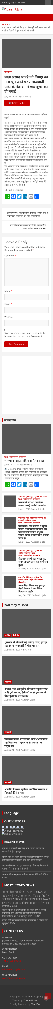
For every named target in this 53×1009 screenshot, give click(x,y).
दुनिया (36, 496)
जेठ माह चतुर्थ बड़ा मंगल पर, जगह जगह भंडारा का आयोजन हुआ (33, 561)
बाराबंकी (21, 520)
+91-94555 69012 (11, 960)
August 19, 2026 (12, 649)
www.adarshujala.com (13, 977)
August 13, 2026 (12, 796)
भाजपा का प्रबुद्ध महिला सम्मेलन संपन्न (24, 460)
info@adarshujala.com (13, 969)
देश (41, 496)
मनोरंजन (28, 520)
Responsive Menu (48, 2)
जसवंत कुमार (27, 649)
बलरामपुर (8, 71)
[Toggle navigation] (6, 17)
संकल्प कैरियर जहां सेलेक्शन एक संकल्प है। (20, 891)
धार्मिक (20, 553)
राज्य (45, 496)
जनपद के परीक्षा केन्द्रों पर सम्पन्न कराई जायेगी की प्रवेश (32, 504)
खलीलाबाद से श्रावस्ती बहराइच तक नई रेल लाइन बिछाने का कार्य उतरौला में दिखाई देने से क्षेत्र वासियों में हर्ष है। (26, 897)
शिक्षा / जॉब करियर (11, 457)
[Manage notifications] (46, 998)
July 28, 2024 (10, 96)
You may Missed (16, 605)
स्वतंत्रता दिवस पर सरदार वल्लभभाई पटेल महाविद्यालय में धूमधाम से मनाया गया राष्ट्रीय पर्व (25, 742)
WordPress (36, 1004)
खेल (27, 518)
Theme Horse (30, 1000)
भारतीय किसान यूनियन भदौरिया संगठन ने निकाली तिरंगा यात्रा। (25, 790)
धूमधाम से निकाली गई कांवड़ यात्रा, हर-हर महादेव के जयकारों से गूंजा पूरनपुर (25, 643)
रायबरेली (8, 732)
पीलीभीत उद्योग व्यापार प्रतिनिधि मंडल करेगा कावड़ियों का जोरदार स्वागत (28, 227)
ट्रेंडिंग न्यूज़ (29, 496)
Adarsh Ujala (25, 96)
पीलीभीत (16, 635)
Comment (10, 255)
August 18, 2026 (12, 699)
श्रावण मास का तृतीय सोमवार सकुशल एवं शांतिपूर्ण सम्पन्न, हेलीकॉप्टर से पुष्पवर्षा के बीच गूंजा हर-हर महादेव (26, 692)
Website (8, 316)
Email (8, 303)
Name (8, 290)
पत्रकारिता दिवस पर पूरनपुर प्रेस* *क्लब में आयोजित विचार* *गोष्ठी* (31, 588)
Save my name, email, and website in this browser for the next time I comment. (25, 335)
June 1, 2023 (24, 509)
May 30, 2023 (24, 568)
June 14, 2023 (11, 464)
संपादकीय (10, 420)
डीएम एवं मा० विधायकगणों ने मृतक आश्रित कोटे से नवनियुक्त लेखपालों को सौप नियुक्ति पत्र (27, 214)
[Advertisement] (26, 385)
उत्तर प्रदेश (21, 496)
